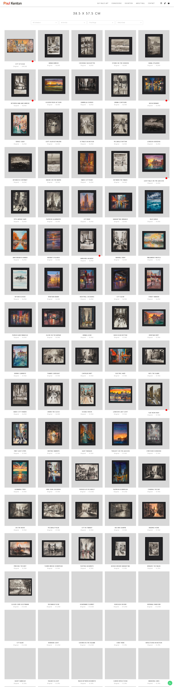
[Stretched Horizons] (153, 448)
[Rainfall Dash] (120, 255)
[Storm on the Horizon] (120, 61)
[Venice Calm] (20, 139)
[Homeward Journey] (87, 602)
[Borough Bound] (120, 602)
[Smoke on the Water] (53, 177)
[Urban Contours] (120, 100)
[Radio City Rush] (87, 177)
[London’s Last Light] (120, 409)
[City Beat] (87, 217)
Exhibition (129, 3)
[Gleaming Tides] (20, 487)
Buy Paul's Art (102, 3)
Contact (151, 3)
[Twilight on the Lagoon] (120, 448)
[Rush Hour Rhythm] (120, 333)
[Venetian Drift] (153, 333)
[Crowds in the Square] (87, 640)
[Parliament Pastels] (153, 255)
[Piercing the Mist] (20, 564)
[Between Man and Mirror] (20, 100)
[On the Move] (20, 525)
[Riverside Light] (53, 640)
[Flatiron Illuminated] (53, 217)
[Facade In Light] (53, 678)
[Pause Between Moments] (87, 678)
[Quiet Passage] (87, 448)
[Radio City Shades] (20, 409)
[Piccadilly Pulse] (53, 525)
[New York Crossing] (53, 487)
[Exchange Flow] (53, 602)
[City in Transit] (87, 525)
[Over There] (120, 640)
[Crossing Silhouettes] (87, 61)
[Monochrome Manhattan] (120, 564)
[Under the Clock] (53, 409)
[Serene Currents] (20, 371)
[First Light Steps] (20, 448)
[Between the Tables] (120, 177)
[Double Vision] (87, 409)
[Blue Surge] (153, 217)
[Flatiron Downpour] (120, 487)
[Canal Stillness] (153, 61)
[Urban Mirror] (53, 61)
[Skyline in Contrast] (20, 177)
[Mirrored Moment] (87, 255)
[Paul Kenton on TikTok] (165, 3)
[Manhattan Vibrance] (120, 217)
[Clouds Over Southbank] (20, 602)
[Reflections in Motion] (153, 640)
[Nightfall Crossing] (87, 294)
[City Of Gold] (20, 61)
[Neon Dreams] (153, 100)
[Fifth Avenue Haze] (20, 217)
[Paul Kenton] (13, 3)
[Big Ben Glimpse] (120, 525)
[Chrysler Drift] (87, 371)
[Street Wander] (153, 294)
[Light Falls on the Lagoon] (153, 177)
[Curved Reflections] (120, 678)
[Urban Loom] (87, 333)
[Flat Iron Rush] (153, 409)
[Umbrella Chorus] (87, 100)
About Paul (140, 3)
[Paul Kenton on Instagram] (161, 3)
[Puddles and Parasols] (20, 333)
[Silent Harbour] (20, 678)
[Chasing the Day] (153, 487)
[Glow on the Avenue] (53, 333)
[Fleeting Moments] (87, 564)
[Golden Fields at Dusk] (53, 100)
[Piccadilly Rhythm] (120, 139)
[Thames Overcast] (53, 371)
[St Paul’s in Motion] (87, 139)
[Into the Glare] (153, 371)
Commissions (117, 3)
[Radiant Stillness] (53, 255)
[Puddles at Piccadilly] (87, 487)
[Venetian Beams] (53, 294)
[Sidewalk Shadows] (153, 602)
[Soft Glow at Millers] (53, 139)
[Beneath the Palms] (153, 564)
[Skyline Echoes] (20, 294)
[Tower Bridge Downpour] (53, 564)
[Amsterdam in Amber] (20, 255)
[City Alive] (20, 640)
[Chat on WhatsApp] (170, 683)
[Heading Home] (153, 525)
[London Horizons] (153, 139)
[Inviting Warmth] (53, 448)
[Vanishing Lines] (153, 678)
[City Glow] (120, 294)
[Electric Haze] (120, 371)
